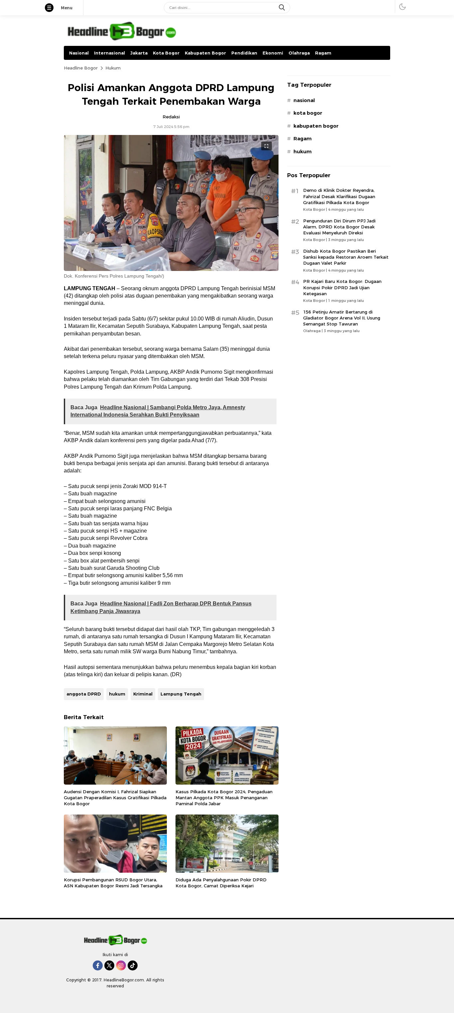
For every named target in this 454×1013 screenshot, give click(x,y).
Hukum (113, 67)
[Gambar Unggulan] (171, 269)
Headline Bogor (81, 67)
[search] (282, 7)
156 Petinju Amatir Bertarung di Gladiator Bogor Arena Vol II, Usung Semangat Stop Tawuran (341, 317)
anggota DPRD (83, 693)
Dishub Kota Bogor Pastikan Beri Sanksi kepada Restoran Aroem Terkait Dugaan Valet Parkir (346, 257)
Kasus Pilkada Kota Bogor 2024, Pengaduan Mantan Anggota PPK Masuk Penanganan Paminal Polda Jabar (224, 797)
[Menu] (52, 8)
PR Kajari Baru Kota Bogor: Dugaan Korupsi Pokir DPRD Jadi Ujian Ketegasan (342, 287)
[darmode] (402, 6)
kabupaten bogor (316, 126)
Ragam (302, 139)
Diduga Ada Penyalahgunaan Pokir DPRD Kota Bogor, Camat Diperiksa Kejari (221, 882)
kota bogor (307, 113)
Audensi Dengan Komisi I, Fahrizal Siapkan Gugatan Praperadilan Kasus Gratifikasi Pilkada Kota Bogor (115, 797)
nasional (304, 100)
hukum (117, 693)
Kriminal (143, 693)
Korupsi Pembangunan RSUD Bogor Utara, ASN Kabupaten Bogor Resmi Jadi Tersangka (113, 882)
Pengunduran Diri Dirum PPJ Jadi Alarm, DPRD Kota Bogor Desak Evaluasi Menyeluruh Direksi (339, 226)
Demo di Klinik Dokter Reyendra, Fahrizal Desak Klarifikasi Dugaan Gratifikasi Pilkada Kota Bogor (339, 196)
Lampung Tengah (181, 693)
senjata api (142, 463)
